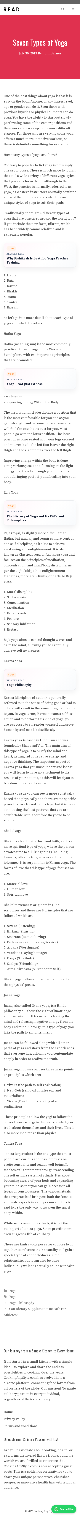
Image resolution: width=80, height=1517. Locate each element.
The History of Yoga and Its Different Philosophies (35, 519)
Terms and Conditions (20, 1426)
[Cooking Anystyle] (11, 9)
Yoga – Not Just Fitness (25, 384)
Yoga (13, 1291)
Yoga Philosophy (19, 685)
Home (8, 1412)
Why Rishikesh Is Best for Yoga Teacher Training (37, 261)
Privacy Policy (14, 1419)
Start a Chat (66, 1509)
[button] (63, 9)
